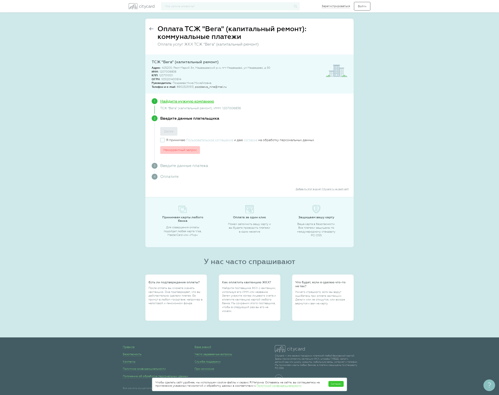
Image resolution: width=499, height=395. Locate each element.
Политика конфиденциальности (144, 368)
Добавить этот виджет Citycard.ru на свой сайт (322, 189)
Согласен (336, 384)
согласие (250, 140)
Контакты (129, 361)
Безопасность (132, 354)
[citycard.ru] (141, 6)
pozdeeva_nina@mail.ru (210, 86)
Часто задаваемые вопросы (213, 354)
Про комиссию (204, 368)
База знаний (203, 346)
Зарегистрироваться (336, 6)
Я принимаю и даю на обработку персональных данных (240, 140)
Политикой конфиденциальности (279, 385)
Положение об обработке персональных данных (155, 376)
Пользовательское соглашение (209, 140)
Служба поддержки (208, 361)
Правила (128, 346)
